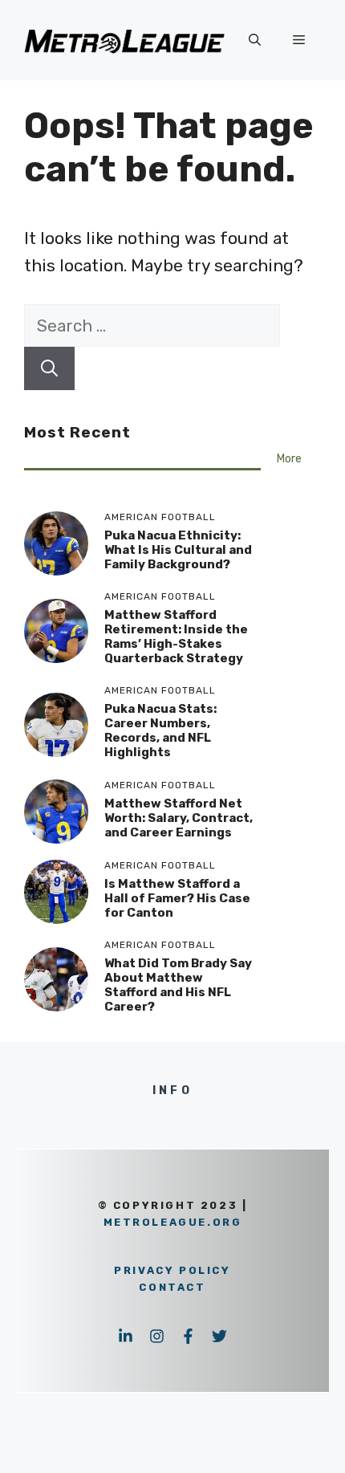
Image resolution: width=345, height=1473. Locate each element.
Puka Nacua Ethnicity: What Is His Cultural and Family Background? (178, 550)
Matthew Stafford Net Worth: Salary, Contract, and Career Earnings (178, 818)
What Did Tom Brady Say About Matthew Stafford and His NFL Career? (178, 985)
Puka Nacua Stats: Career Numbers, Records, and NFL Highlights (160, 730)
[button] (255, 40)
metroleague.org (173, 1222)
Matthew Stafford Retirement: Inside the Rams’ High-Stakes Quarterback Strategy (176, 636)
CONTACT (172, 1287)
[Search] (49, 368)
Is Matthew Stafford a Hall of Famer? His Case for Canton (177, 898)
